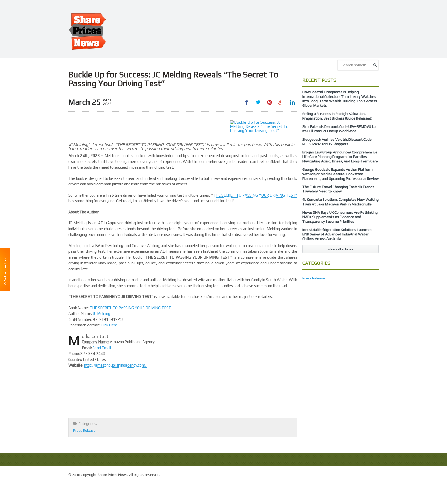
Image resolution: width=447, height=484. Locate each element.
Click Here (109, 325)
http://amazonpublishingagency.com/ (115, 365)
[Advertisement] (284, 31)
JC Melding (101, 313)
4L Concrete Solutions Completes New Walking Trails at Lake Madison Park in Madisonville (340, 201)
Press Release (84, 430)
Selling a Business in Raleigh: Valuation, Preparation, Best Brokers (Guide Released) (337, 115)
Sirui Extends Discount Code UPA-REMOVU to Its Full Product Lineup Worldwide (339, 128)
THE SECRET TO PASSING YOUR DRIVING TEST (130, 308)
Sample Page (367, 474)
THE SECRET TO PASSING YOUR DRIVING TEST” (255, 195)
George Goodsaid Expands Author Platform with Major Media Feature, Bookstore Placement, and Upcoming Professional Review (340, 174)
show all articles (340, 249)
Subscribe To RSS (5, 267)
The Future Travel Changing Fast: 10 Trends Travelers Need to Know (338, 189)
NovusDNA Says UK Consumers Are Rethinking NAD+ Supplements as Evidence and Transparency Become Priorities (340, 217)
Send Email (102, 348)
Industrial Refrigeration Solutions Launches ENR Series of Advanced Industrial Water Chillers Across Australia (337, 234)
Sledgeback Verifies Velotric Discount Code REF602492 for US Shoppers (337, 141)
